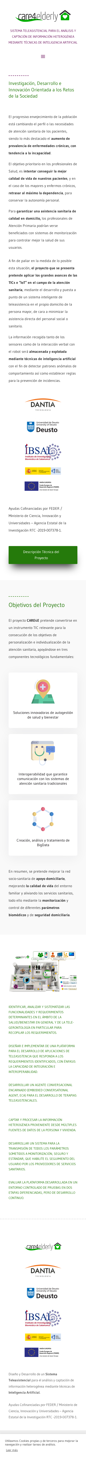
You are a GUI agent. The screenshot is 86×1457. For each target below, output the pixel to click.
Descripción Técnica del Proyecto (41, 555)
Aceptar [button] (26, 1450)
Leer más (12, 1450)
